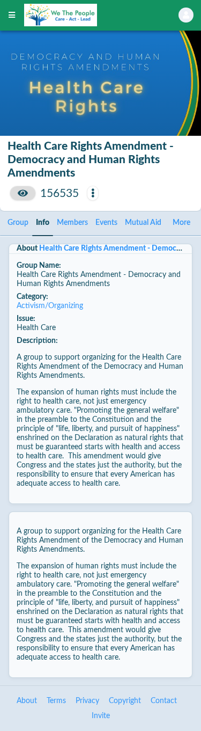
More (181, 222)
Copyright (125, 701)
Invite (101, 716)
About (27, 701)
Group (18, 222)
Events (106, 222)
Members (72, 222)
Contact (164, 701)
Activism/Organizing (50, 306)
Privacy (87, 701)
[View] (23, 193)
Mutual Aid (143, 222)
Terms (56, 701)
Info (42, 222)
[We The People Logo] (87, 15)
